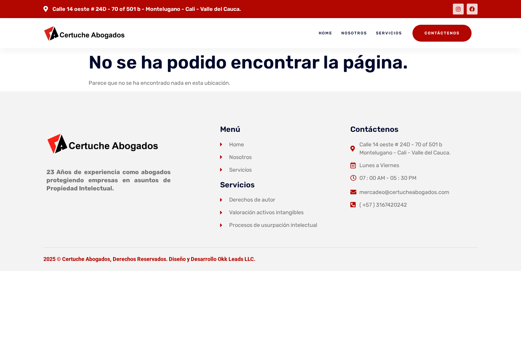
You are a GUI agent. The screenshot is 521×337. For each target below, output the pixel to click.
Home (325, 33)
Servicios (389, 33)
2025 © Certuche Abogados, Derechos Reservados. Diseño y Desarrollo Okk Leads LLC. (149, 259)
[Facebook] (472, 9)
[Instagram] (458, 9)
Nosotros (354, 33)
